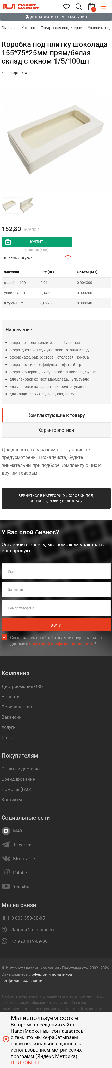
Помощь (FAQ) (17, 789)
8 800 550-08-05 (28, 918)
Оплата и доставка (21, 769)
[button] (106, 140)
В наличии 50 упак (18, 258)
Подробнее (25, 1062)
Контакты (12, 799)
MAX (18, 831)
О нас (7, 737)
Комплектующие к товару (56, 415)
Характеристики (56, 430)
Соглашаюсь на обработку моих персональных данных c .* (56, 641)
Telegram (22, 845)
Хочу (56, 625)
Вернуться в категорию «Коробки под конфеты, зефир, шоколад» (56, 498)
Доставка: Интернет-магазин (58, 16)
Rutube (20, 872)
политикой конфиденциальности (61, 644)
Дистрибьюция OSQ (22, 686)
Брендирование (18, 779)
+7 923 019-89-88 (29, 941)
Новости (11, 697)
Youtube (21, 886)
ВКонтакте (24, 859)
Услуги (9, 727)
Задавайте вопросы (32, 929)
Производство (17, 707)
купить (38, 242)
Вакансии (12, 717)
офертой (39, 974)
